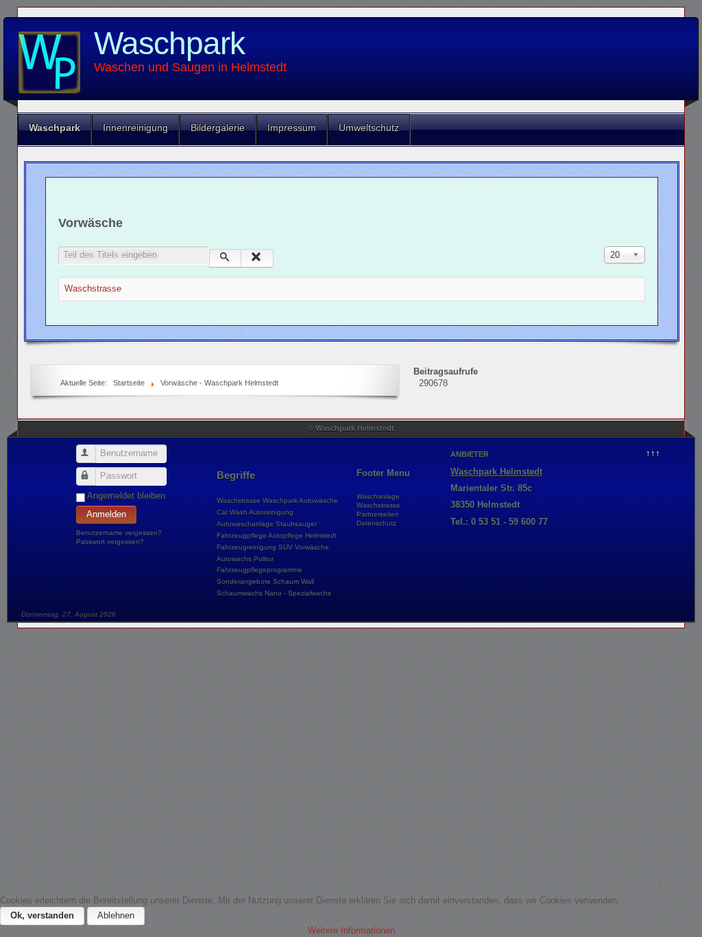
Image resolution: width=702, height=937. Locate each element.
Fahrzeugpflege (242, 535)
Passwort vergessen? (110, 541)
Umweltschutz (369, 127)
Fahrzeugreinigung (246, 547)
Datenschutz (376, 523)
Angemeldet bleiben (126, 495)
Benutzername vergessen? (119, 532)
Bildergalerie (218, 127)
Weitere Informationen (351, 930)
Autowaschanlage (245, 523)
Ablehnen (115, 915)
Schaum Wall (293, 581)
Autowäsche (318, 500)
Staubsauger (296, 523)
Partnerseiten (377, 514)
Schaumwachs (240, 593)
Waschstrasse (92, 288)
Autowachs (234, 558)
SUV (285, 547)
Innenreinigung (135, 127)
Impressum (291, 127)
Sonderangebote (244, 581)
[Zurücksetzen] (257, 258)
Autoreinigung (271, 512)
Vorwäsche (312, 547)
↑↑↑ (653, 453)
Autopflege (285, 535)
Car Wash (232, 512)
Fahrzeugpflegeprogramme (259, 569)
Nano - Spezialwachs (298, 593)
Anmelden (106, 514)
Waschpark (169, 43)
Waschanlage (378, 496)
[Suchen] (225, 258)
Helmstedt (321, 535)
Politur (264, 558)
